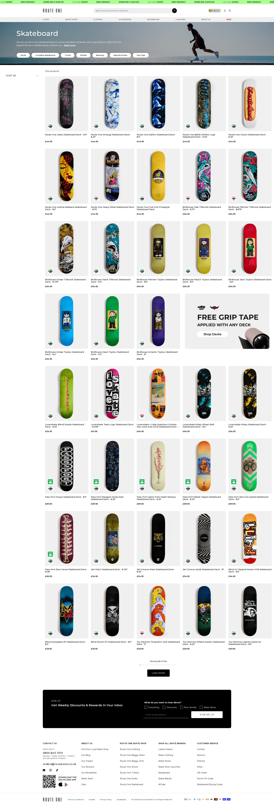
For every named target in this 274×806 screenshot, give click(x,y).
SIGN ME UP (207, 714)
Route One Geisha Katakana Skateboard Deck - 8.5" (66, 208)
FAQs (199, 767)
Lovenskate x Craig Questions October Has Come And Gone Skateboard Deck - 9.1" (157, 425)
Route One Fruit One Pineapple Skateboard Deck (153, 208)
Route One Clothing (130, 749)
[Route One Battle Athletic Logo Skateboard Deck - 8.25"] (204, 103)
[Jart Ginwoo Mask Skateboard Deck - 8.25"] (158, 538)
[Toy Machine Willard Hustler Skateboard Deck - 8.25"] (204, 610)
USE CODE (66, 2)
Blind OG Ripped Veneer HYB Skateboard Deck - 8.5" (249, 570)
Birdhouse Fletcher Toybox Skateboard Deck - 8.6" (157, 280)
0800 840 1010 (53, 753)
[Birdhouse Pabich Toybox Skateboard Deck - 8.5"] (204, 248)
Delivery (201, 761)
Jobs (83, 784)
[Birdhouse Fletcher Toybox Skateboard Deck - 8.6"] (158, 248)
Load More (158, 673)
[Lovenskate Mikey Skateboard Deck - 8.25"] (250, 393)
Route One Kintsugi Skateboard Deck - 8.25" (111, 135)
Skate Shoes (71, 19)
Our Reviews (87, 767)
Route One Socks (128, 778)
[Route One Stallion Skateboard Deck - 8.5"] (158, 103)
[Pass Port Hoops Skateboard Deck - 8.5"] (66, 466)
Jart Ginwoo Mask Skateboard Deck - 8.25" (156, 570)
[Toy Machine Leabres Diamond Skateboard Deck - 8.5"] (250, 610)
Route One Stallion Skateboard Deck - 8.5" (156, 135)
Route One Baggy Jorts (132, 761)
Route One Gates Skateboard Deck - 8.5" (66, 134)
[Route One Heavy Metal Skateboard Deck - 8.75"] (112, 176)
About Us (205, 19)
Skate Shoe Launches (169, 767)
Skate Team (87, 778)
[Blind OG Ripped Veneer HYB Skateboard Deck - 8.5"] (250, 538)
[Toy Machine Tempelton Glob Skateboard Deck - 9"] (158, 610)
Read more (69, 45)
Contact (201, 749)
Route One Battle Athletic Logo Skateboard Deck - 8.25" (199, 135)
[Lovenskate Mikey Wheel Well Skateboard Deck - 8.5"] (204, 393)
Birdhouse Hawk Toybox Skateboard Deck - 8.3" (110, 353)
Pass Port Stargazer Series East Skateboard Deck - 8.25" (107, 498)
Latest (46, 19)
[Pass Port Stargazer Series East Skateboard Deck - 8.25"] (112, 466)
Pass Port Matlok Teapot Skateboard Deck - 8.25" (202, 498)
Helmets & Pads (120, 55)
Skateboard (153, 19)
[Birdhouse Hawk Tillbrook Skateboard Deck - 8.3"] (112, 248)
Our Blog (85, 755)
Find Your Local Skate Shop (94, 749)
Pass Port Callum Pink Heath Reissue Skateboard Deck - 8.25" (156, 498)
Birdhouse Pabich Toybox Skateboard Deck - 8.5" (202, 280)
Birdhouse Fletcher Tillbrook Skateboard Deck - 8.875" (249, 208)
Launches (180, 19)
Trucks (68, 55)
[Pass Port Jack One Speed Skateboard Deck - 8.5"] (250, 466)
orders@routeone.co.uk (59, 764)
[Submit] (174, 10)
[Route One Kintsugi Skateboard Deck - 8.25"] (112, 103)
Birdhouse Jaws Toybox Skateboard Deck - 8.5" (249, 280)
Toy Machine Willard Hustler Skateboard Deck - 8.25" (203, 643)
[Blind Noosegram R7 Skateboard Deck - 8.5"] (66, 610)
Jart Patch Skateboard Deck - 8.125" (109, 569)
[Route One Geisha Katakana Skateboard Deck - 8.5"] (66, 176)
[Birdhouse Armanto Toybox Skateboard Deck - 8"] (158, 321)
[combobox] (135, 10)
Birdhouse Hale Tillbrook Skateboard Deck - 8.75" (202, 208)
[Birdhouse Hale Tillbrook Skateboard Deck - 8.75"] (204, 176)
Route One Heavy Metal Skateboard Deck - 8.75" (112, 208)
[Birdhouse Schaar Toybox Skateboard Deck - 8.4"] (66, 321)
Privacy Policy (106, 799)
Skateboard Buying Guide (209, 784)
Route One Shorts (129, 767)
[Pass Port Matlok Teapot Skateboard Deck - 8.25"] (204, 466)
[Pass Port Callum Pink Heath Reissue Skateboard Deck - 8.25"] (158, 466)
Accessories (125, 19)
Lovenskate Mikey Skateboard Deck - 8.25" (247, 425)
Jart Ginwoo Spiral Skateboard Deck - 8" (203, 569)
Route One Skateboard (131, 784)
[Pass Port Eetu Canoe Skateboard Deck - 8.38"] (66, 538)
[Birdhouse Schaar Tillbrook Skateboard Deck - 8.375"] (66, 248)
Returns (201, 755)
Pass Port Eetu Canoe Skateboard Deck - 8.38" (66, 570)
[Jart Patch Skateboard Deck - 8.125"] (112, 538)
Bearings (100, 55)
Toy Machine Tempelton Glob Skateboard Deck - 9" (158, 643)
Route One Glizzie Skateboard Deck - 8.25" (247, 135)
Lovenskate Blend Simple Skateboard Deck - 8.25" (64, 425)
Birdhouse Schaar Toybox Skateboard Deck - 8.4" (64, 353)
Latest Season (165, 749)
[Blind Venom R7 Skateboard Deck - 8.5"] (112, 610)
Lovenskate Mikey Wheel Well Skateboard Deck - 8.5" (198, 425)
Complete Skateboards (45, 55)
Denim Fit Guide (205, 778)
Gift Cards (202, 773)
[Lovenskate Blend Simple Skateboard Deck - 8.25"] (66, 393)
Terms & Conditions (76, 799)
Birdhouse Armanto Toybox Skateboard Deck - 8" (157, 353)
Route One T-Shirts (129, 773)
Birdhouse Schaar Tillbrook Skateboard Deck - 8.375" (65, 280)
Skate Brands (165, 778)
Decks (23, 55)
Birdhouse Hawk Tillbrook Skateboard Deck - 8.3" (110, 280)
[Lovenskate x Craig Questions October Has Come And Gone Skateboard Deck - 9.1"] (158, 393)
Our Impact (87, 761)
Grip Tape (141, 55)
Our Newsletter (89, 773)
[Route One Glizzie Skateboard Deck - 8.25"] (250, 103)
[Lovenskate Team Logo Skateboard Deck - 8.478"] (112, 393)
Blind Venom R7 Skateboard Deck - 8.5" (111, 642)
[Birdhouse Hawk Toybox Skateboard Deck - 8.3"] (112, 321)
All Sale (161, 784)
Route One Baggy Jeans (132, 755)
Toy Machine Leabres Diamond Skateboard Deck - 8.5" (244, 643)
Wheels (83, 55)
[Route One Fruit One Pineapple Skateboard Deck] (158, 176)
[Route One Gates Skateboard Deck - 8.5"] (66, 103)
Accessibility (121, 799)
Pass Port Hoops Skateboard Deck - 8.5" (66, 497)
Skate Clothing (165, 755)
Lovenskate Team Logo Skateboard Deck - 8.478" (112, 425)
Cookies (92, 799)
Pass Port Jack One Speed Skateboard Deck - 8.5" (248, 498)
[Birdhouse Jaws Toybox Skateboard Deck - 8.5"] (250, 248)
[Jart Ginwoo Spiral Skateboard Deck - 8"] (204, 538)
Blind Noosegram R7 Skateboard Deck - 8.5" (65, 643)
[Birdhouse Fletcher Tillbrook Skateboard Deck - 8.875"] (250, 176)
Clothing (98, 19)
